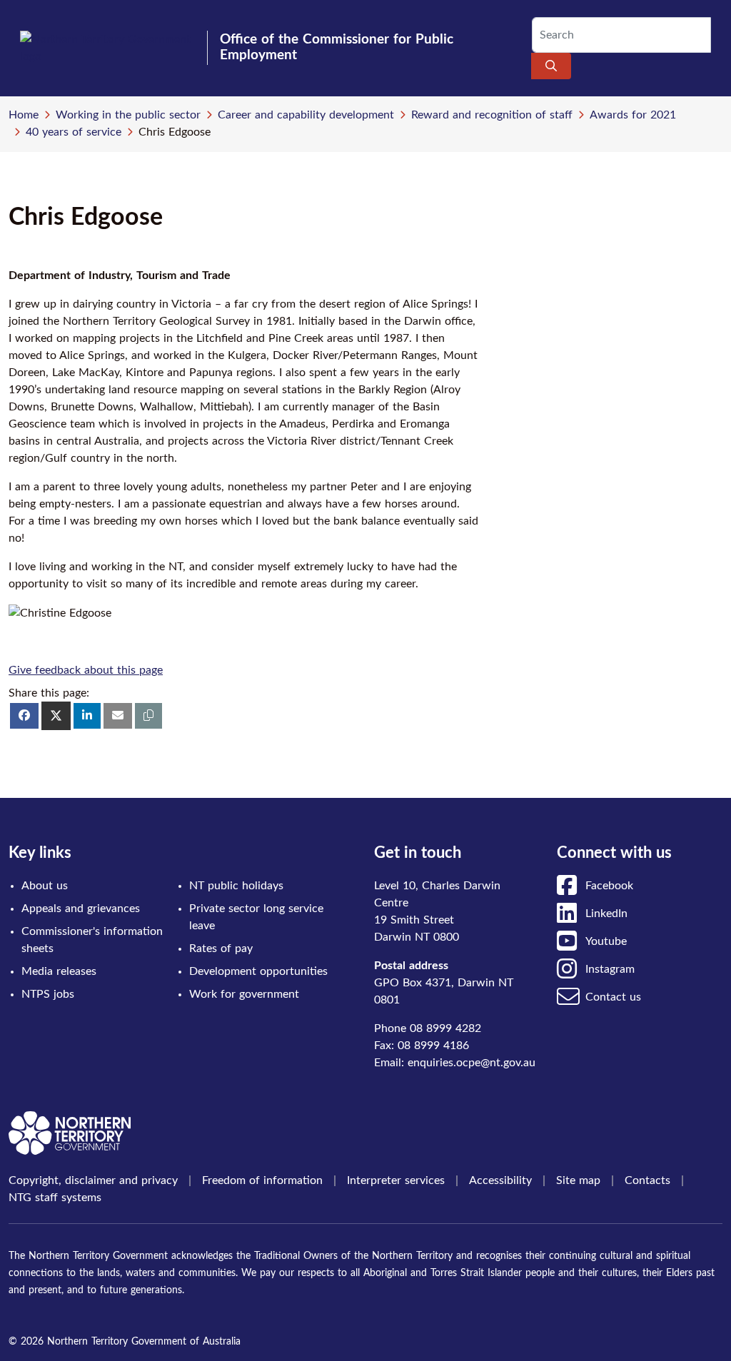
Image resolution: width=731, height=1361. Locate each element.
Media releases (58, 971)
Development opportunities (258, 971)
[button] (148, 716)
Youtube (606, 941)
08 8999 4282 (445, 1028)
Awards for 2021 (633, 115)
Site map (578, 1180)
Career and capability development (306, 115)
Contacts (647, 1180)
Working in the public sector (128, 115)
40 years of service (73, 132)
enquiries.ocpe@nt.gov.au (471, 1062)
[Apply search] (551, 66)
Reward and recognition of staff (492, 115)
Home (24, 115)
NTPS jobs (47, 994)
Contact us (613, 997)
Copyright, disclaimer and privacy (93, 1180)
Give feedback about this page (86, 670)
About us (44, 885)
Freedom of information (262, 1180)
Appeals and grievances (80, 908)
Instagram (610, 969)
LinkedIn (606, 913)
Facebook (609, 885)
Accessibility (500, 1180)
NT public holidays (236, 885)
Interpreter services (396, 1180)
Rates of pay (221, 948)
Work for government (244, 994)
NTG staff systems (55, 1197)
